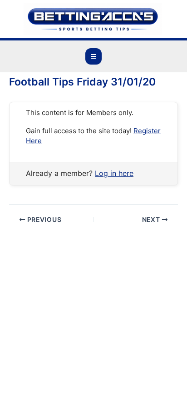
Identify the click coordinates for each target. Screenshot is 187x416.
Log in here (114, 173)
